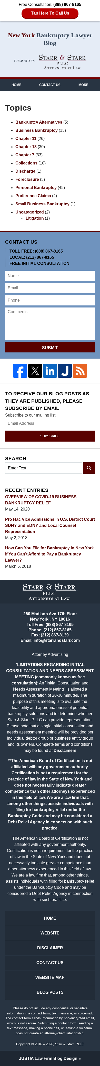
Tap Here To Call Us (50, 13)
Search (89, 468)
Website (50, 933)
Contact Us (50, 85)
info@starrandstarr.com (57, 640)
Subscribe (50, 436)
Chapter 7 (24, 155)
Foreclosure (27, 179)
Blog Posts (50, 992)
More (83, 85)
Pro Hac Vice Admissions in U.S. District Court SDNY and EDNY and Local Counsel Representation (50, 525)
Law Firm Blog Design (48, 1058)
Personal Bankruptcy (36, 187)
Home (17, 85)
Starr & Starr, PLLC (69, 1044)
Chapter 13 (26, 147)
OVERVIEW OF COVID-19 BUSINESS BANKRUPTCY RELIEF (41, 500)
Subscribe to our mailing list (30, 415)
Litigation (35, 218)
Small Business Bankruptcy (42, 204)
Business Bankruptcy (36, 130)
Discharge (25, 171)
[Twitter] (35, 371)
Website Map (50, 977)
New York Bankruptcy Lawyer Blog (50, 61)
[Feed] (79, 371)
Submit (50, 348)
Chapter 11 (25, 138)
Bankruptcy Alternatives (38, 122)
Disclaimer (50, 948)
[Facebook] (20, 371)
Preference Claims (33, 196)
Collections (26, 163)
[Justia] (64, 371)
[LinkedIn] (50, 371)
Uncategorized (29, 212)
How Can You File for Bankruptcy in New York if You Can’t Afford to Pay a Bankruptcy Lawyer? (49, 554)
